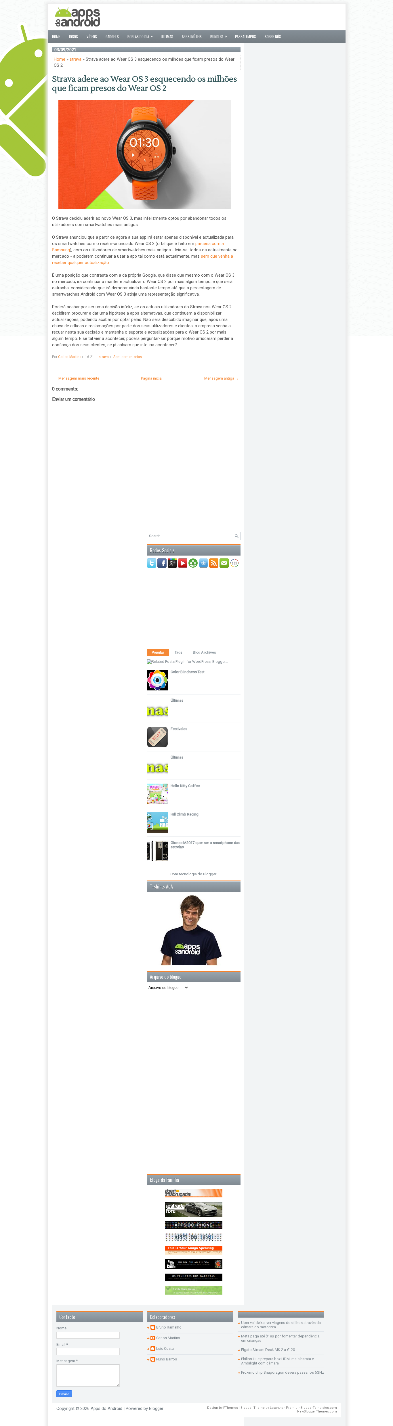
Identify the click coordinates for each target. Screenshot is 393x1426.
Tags (178, 652)
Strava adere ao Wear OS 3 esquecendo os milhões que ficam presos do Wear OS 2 (144, 83)
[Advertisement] (236, 17)
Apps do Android (106, 1408)
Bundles (218, 36)
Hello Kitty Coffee (185, 786)
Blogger (209, 874)
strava (75, 59)
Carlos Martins (168, 1338)
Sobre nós (273, 36)
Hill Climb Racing (185, 814)
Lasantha (276, 1408)
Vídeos (92, 36)
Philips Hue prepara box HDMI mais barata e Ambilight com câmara (277, 1361)
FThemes (230, 1408)
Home (56, 36)
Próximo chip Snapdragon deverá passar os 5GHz (282, 1372)
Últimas (167, 36)
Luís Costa (165, 1348)
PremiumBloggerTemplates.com (311, 1408)
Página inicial (152, 378)
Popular (158, 652)
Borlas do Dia (140, 36)
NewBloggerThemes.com (317, 1411)
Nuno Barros (166, 1359)
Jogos (73, 36)
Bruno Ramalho (169, 1327)
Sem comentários (127, 357)
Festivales (179, 729)
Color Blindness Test (188, 672)
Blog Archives (204, 652)
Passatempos (245, 36)
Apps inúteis (192, 36)
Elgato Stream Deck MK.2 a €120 (268, 1349)
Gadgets (112, 36)
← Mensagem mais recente (76, 378)
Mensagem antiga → (221, 378)
